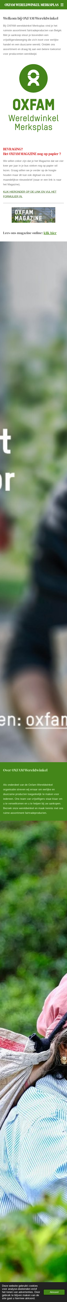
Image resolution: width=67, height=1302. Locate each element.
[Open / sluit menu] (62, 5)
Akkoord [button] (54, 1292)
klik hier (50, 233)
